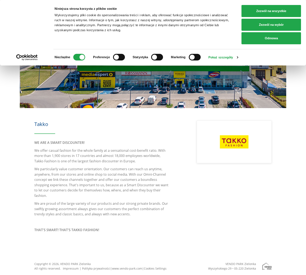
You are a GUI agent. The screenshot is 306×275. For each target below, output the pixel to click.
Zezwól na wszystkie (271, 11)
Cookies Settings (155, 268)
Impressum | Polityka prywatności (86, 268)
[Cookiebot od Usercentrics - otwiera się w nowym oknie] (27, 57)
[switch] (119, 57)
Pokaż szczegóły (220, 57)
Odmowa (271, 38)
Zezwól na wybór (271, 24)
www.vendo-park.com (127, 268)
